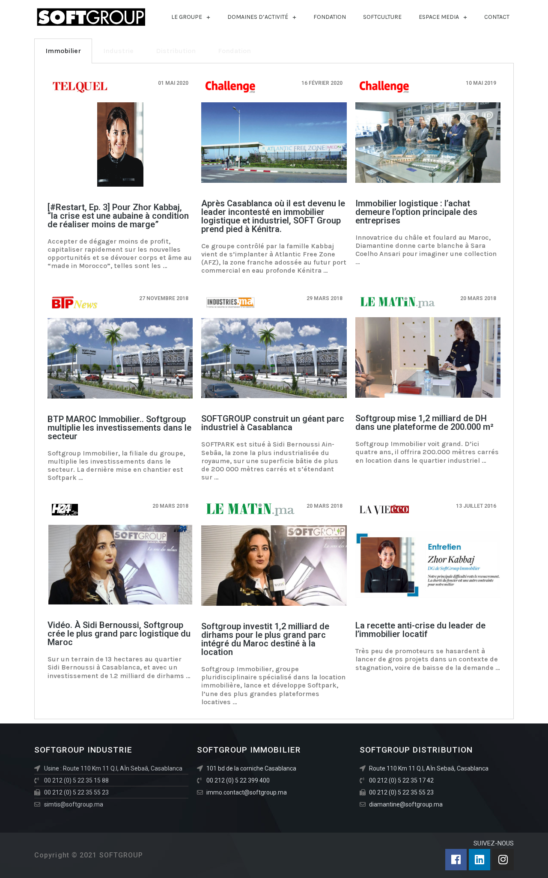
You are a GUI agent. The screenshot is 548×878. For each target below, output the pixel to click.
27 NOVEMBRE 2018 (163, 298)
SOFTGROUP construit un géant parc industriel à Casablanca (272, 423)
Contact (496, 17)
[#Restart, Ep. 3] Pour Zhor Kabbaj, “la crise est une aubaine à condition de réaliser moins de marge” (118, 215)
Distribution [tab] (176, 51)
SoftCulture (382, 17)
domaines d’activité (257, 17)
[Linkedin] (479, 859)
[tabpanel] (274, 391)
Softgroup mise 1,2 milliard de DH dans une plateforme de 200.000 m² (424, 422)
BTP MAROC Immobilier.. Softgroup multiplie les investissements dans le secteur (119, 427)
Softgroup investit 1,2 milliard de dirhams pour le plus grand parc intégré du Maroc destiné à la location (265, 639)
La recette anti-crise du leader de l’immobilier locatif (420, 629)
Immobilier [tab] (63, 51)
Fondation (329, 17)
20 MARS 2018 (170, 506)
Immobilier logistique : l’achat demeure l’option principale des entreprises (416, 212)
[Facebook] (456, 859)
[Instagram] (503, 859)
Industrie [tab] (118, 51)
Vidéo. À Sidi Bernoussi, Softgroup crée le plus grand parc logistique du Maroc (119, 633)
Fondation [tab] (234, 51)
